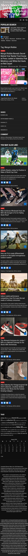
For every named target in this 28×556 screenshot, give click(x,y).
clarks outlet (5, 474)
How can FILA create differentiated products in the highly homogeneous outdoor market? (13, 255)
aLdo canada (17, 488)
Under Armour (15, 433)
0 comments (24, 66)
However (3, 424)
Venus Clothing (15, 483)
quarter (13, 429)
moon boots (13, 531)
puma (4, 429)
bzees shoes (21, 493)
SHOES (2, 126)
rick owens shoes (12, 503)
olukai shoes (19, 479)
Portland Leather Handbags (17, 538)
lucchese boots (16, 490)
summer (8, 433)
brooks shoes (21, 468)
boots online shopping (11, 541)
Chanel (4, 420)
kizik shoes (14, 471)
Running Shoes (17, 476)
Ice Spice (7, 424)
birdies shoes (19, 491)
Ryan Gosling (7, 100)
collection (10, 420)
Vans (20, 433)
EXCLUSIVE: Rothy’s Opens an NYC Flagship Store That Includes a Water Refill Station (18, 29)
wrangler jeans (19, 503)
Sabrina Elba (4, 431)
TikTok (12, 100)
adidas (3, 418)
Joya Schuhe (19, 501)
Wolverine (7, 435)
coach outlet (7, 470)
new (14, 427)
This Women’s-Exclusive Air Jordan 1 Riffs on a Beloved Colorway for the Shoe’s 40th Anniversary (13, 342)
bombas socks (9, 496)
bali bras (21, 528)
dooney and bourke (9, 543)
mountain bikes (21, 525)
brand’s (21, 418)
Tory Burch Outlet (10, 488)
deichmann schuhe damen (13, 500)
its (10, 424)
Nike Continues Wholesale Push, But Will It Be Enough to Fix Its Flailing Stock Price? (13, 213)
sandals (9, 431)
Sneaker (18, 431)
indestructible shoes (9, 478)
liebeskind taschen (11, 491)
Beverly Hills (10, 98)
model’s (11, 427)
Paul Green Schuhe (16, 553)
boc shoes (21, 496)
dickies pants (13, 501)
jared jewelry (15, 520)
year (11, 435)
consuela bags (4, 503)
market (6, 427)
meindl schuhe (15, 493)
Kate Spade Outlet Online (16, 511)
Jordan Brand (15, 424)
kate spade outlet (14, 498)
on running (10, 474)
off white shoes (17, 505)
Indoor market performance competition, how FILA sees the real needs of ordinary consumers (13, 298)
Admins (5, 66)
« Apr (2, 456)
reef (22, 429)
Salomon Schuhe (18, 508)
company (22, 420)
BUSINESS (3, 115)
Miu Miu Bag (8, 510)
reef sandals (16, 496)
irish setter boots (18, 478)
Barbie (5, 98)
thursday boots (7, 493)
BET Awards (9, 418)
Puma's (9, 429)
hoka (24, 422)
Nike (19, 427)
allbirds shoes (13, 479)
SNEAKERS (3, 130)
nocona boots (21, 506)
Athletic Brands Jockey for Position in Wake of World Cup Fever (13, 171)
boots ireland (15, 506)
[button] (25, 24)
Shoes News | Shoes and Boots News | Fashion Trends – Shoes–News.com (14, 9)
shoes (14, 431)
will (2, 435)
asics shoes (19, 526)
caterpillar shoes (9, 505)
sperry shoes (13, 470)
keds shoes (15, 468)
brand (15, 418)
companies (17, 420)
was (25, 433)
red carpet (18, 429)
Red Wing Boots (21, 471)
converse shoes (11, 486)
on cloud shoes (18, 486)
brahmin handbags (17, 530)
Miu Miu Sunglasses (16, 510)
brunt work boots (10, 476)
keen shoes (19, 470)
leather (21, 424)
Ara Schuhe (21, 483)
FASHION (3, 50)
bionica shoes (11, 508)
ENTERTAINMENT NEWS (6, 118)
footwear (12, 423)
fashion (5, 423)
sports (3, 433)
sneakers (23, 431)
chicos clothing (8, 483)
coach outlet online (18, 540)
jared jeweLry (16, 474)
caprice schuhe (9, 490)
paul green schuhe (11, 495)
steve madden (7, 538)
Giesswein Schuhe (8, 471)
